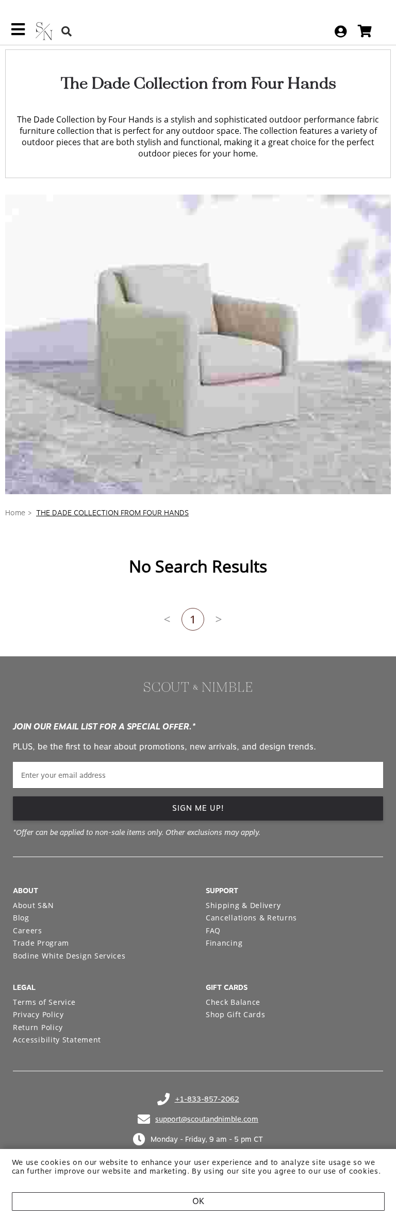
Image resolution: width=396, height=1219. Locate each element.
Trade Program (41, 943)
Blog (21, 917)
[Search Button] (66, 31)
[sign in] (340, 31)
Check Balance (233, 1002)
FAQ (213, 930)
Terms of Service (44, 1002)
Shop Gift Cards (236, 1014)
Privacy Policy (38, 1014)
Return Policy (38, 1027)
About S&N (33, 905)
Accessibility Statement (57, 1039)
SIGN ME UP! (198, 808)
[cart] (365, 31)
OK (198, 1201)
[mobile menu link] (18, 33)
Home (15, 513)
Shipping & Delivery (243, 905)
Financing (224, 943)
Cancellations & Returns (251, 917)
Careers (27, 930)
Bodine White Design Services (69, 956)
